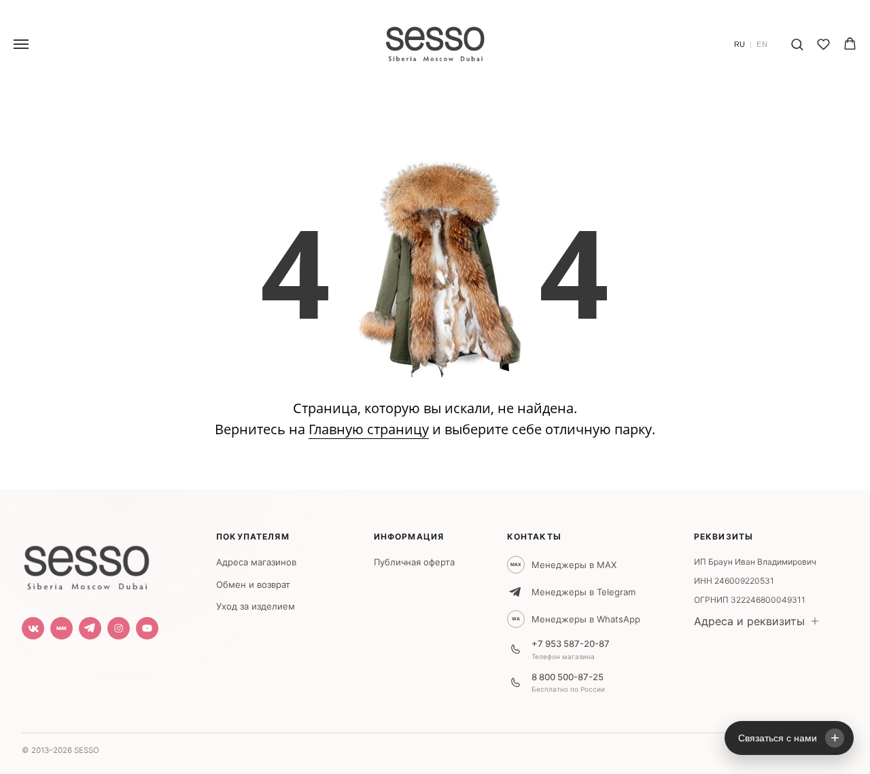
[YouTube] (147, 628)
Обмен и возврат (253, 584)
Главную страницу (369, 429)
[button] (796, 43)
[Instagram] (118, 628)
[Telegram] (90, 628)
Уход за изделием (255, 606)
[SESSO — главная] (86, 564)
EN (762, 44)
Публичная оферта (414, 562)
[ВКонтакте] (33, 628)
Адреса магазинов (256, 562)
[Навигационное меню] (21, 44)
